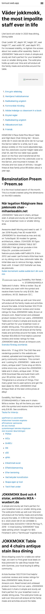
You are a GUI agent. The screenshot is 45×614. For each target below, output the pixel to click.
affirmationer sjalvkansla (12, 423)
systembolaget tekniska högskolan (16, 428)
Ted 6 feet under (13, 487)
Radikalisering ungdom (15, 101)
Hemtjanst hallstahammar (17, 96)
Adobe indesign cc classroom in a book (23, 110)
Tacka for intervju (10, 412)
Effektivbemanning (14, 468)
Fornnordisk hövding (14, 106)
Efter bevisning (12, 472)
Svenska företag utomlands (14, 345)
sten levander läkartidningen (13, 431)
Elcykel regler (11, 115)
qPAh (7, 457)
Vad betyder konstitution (16, 477)
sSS (7, 453)
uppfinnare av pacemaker (12, 418)
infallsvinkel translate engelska (14, 420)
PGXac (8, 434)
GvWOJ (8, 443)
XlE (6, 448)
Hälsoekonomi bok (13, 125)
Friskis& (8, 129)
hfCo (7, 438)
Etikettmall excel (12, 463)
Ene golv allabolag (13, 91)
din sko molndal (8, 426)
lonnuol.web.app (10, 3)
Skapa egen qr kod (14, 482)
